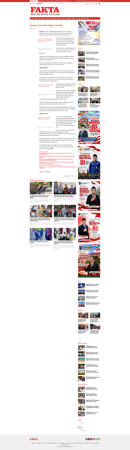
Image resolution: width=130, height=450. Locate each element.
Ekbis (36, 18)
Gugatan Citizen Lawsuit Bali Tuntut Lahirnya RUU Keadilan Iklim (92, 65)
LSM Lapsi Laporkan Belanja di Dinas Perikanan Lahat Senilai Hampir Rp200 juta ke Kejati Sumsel (93, 71)
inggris (41, 171)
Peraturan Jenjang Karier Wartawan (75, 443)
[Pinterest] (92, 439)
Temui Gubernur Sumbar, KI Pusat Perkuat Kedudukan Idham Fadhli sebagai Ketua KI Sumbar (57, 167)
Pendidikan (68, 18)
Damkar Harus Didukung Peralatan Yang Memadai (50, 165)
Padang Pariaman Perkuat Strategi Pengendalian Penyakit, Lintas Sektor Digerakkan (92, 297)
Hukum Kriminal (41, 18)
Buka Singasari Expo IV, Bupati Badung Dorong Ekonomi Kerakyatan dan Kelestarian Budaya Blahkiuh (92, 285)
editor (34, 27)
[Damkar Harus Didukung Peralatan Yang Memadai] (41, 234)
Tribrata (78, 18)
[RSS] (99, 439)
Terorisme (47, 171)
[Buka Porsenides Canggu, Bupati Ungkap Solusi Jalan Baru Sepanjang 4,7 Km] (81, 353)
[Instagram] (94, 439)
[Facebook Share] (64, 176)
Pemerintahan (53, 18)
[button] (96, 3)
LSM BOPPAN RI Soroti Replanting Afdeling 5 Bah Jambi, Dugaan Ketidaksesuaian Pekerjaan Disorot (92, 347)
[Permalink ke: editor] (31, 28)
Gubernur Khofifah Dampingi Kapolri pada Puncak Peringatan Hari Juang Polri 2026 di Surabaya (83, 94)
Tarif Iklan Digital (65, 444)
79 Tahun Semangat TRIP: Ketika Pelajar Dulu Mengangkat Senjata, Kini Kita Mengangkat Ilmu (94, 332)
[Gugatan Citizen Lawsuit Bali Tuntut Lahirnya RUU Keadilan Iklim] (81, 65)
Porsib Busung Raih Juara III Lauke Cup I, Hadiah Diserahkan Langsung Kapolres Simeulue (82, 105)
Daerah (58, 18)
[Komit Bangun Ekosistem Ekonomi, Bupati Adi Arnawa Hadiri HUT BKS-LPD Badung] (81, 366)
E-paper (87, 18)
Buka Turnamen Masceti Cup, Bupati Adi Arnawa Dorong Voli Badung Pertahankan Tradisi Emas (93, 359)
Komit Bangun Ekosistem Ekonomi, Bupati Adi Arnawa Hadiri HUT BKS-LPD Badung (92, 365)
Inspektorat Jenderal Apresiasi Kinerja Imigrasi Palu (82, 332)
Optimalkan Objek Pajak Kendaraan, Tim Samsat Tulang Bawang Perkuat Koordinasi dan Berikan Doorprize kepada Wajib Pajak (95, 94)
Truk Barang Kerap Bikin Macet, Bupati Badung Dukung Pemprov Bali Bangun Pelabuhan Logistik (93, 378)
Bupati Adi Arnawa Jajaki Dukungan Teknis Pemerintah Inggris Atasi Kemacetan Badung (57, 157)
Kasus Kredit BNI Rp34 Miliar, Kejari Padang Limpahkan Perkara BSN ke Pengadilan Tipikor (92, 53)
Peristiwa (32, 18)
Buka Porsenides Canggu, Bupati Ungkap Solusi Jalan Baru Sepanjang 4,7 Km (70, 1)
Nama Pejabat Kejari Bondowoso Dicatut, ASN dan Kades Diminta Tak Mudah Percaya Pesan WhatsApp (92, 59)
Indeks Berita (39, 3)
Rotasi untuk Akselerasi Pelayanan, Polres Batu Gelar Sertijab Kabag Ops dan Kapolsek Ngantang (95, 105)
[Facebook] (87, 439)
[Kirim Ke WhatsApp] (75, 176)
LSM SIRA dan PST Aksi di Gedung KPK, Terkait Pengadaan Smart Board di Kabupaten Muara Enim (92, 413)
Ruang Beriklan (95, 443)
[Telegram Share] (72, 176)
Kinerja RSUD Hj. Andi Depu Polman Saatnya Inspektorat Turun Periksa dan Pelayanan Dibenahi (56, 154)
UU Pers (44, 443)
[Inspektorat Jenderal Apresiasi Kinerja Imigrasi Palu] (83, 326)
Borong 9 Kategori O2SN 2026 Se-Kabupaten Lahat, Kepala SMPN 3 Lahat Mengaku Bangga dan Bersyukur (92, 407)
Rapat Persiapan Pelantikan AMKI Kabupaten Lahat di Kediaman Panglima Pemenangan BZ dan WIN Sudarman (55, 160)
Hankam (73, 18)
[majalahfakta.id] (45, 11)
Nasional (63, 18)
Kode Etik (39, 443)
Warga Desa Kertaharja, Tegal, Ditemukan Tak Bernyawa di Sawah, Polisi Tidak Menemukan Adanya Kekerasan (93, 77)
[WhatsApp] (97, 439)
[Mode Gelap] (99, 3)
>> (33, 3)
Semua (31, 23)
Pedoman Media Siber (52, 443)
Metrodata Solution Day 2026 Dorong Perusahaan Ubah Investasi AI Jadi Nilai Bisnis (92, 291)
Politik (47, 18)
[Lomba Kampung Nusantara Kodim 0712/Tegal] (83, 315)
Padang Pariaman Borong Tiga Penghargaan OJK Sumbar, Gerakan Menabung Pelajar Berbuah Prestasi (93, 303)
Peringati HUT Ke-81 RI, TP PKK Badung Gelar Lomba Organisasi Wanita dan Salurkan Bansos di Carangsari (56, 163)
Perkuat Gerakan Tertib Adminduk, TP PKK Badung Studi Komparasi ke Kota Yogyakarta (92, 372)
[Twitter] (89, 439)
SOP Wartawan (62, 443)
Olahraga (83, 18)
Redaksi (33, 443)
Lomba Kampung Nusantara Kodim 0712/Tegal (82, 320)
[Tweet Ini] (67, 176)
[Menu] (31, 3)
